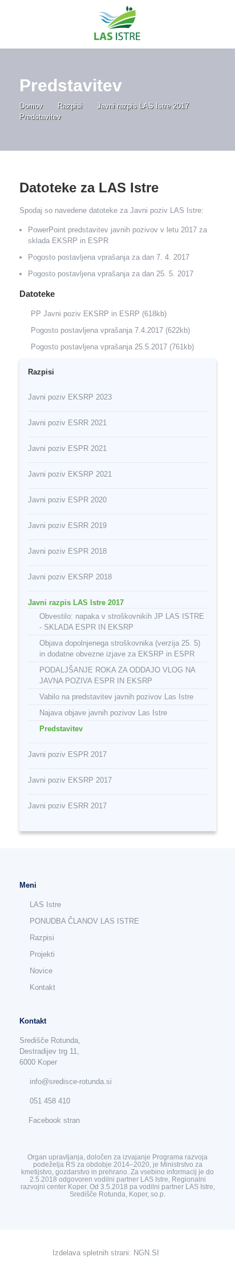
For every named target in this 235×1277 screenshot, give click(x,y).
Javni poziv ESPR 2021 (67, 448)
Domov (32, 106)
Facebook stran (54, 1120)
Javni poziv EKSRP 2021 (70, 474)
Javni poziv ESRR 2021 (67, 422)
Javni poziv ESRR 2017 (67, 805)
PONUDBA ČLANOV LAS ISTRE (84, 921)
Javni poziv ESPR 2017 (67, 754)
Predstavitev (61, 728)
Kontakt (42, 987)
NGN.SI (146, 1252)
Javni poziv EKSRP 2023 (70, 397)
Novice (41, 970)
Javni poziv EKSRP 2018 (70, 577)
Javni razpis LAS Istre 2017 (144, 106)
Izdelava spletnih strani (90, 1252)
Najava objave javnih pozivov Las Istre (103, 712)
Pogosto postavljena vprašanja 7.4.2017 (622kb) (110, 330)
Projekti (42, 954)
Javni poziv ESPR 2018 (67, 551)
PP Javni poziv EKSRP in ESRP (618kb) (99, 313)
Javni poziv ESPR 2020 (67, 500)
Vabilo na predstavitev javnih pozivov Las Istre (116, 696)
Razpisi (71, 106)
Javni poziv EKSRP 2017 (70, 780)
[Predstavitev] (118, 24)
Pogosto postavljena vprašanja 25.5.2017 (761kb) (112, 347)
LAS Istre (45, 904)
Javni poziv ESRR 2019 (67, 525)
